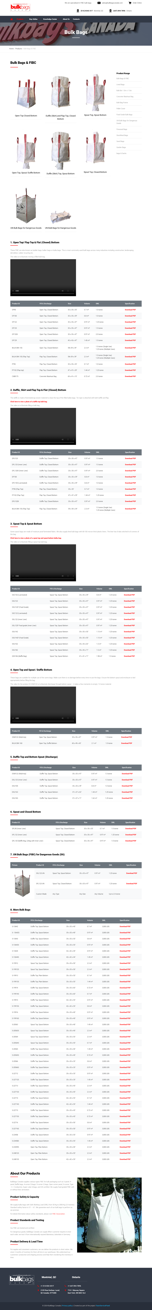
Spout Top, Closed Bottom (95, 172)
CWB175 (15, 376)
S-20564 (15, 1037)
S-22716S (15, 1129)
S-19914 (15, 988)
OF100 (14, 316)
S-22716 (15, 1123)
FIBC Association (58, 1214)
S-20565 (15, 1049)
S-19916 (15, 1012)
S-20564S (15, 1043)
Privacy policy (67, 1306)
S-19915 (15, 1000)
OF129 (14, 340)
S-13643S (15, 945)
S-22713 (15, 1086)
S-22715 (15, 1110)
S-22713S (15, 1092)
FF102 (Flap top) (18, 370)
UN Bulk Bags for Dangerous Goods (26, 228)
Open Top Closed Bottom (26, 116)
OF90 (14, 310)
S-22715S (15, 1116)
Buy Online (33, 19)
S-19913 (15, 976)
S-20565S (15, 1055)
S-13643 (15, 939)
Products (20, 19)
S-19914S (15, 994)
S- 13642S (15, 933)
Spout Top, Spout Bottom (95, 115)
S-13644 (15, 951)
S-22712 (15, 1074)
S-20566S (15, 1067)
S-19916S (15, 1018)
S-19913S (15, 982)
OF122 (14, 322)
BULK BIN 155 (17, 348)
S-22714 (15, 1098)
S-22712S (15, 1080)
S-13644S (15, 957)
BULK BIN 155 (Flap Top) (21, 357)
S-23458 (15, 1135)
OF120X (15, 334)
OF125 (14, 328)
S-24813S (15, 1159)
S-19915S (15, 1006)
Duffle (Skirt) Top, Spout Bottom (61, 173)
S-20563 (15, 1025)
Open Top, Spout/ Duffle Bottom (26, 173)
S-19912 (15, 963)
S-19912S (15, 969)
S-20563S (15, 1031)
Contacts (76, 19)
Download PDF (130, 310)
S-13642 (15, 926)
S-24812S (15, 1153)
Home (11, 49)
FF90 (14, 364)
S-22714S (15, 1104)
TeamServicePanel (103, 1306)
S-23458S (15, 1141)
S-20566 (15, 1061)
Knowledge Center (50, 19)
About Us (66, 19)
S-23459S (15, 1147)
